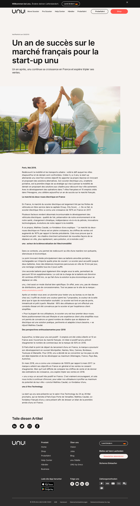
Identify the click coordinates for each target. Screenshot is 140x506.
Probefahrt (81, 11)
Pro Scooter (47, 11)
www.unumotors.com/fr (32, 290)
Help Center (60, 11)
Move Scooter (33, 11)
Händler (71, 11)
